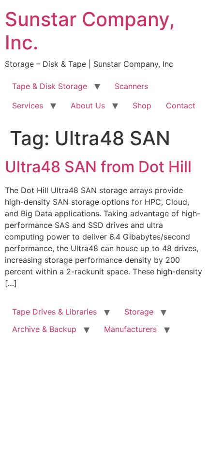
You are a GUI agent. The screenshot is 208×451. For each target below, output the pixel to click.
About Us (88, 105)
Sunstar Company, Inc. (90, 30)
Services (27, 105)
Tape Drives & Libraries (54, 311)
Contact (180, 105)
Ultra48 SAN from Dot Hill (98, 166)
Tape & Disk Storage (49, 86)
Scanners (131, 86)
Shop (142, 105)
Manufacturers (130, 329)
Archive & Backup (44, 329)
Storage (138, 311)
